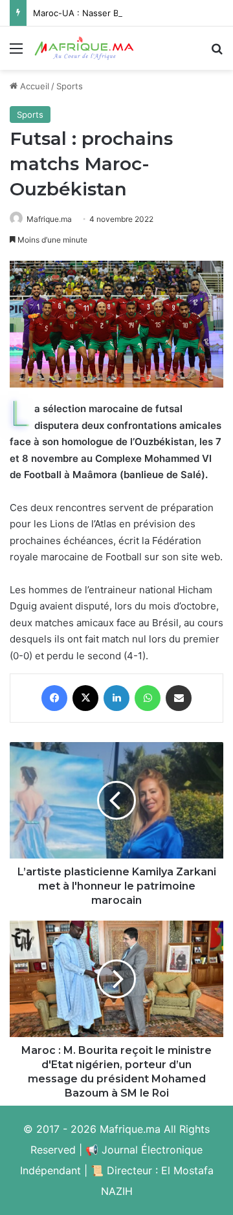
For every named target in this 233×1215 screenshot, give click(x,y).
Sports (69, 86)
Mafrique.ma (49, 219)
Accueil (33, 86)
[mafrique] (84, 48)
